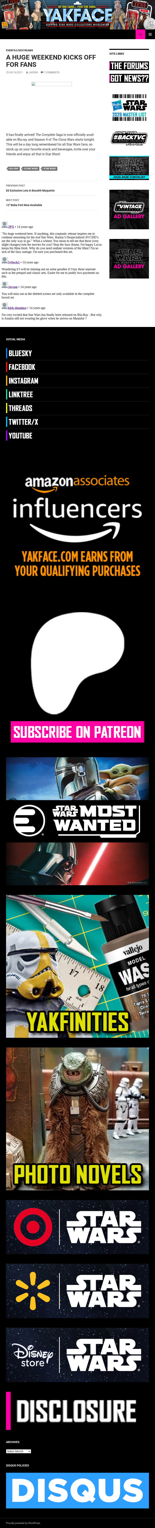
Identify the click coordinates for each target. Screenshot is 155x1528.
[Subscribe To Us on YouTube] (22, 435)
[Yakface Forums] (129, 65)
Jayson (33, 72)
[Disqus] (51, 270)
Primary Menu (150, 34)
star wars (50, 168)
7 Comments (51, 72)
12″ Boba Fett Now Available (24, 203)
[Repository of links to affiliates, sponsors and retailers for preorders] (22, 394)
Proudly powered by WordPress (23, 1523)
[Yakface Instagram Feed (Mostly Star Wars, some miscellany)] (22, 380)
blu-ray (13, 168)
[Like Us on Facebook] (22, 366)
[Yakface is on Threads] (22, 407)
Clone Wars (31, 168)
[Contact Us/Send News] (129, 78)
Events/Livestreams (19, 50)
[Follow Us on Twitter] (22, 421)
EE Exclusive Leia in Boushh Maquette (30, 188)
